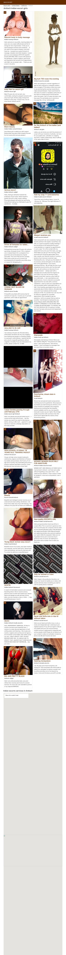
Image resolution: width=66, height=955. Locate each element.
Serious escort (10, 190)
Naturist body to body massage (17, 37)
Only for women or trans (44, 574)
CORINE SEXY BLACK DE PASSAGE (14, 288)
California (24, 5)
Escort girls (7, 5)
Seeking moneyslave (42, 661)
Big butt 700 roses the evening (46, 79)
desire (6, 621)
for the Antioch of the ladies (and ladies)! (47, 126)
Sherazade (38, 335)
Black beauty (9, 127)
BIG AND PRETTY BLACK (14, 676)
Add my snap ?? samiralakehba (46, 195)
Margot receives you (42, 235)
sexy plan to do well (12, 328)
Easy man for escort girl (14, 89)
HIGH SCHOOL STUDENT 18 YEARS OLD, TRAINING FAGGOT (17, 451)
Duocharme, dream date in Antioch (44, 395)
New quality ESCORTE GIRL (45, 519)
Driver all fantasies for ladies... (16, 245)
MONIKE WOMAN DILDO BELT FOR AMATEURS (46, 462)
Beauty (7, 495)
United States (16, 5)
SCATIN (7, 585)
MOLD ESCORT (8, 2)
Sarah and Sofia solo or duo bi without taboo (46, 617)
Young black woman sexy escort (17, 542)
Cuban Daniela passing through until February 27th (16, 411)
